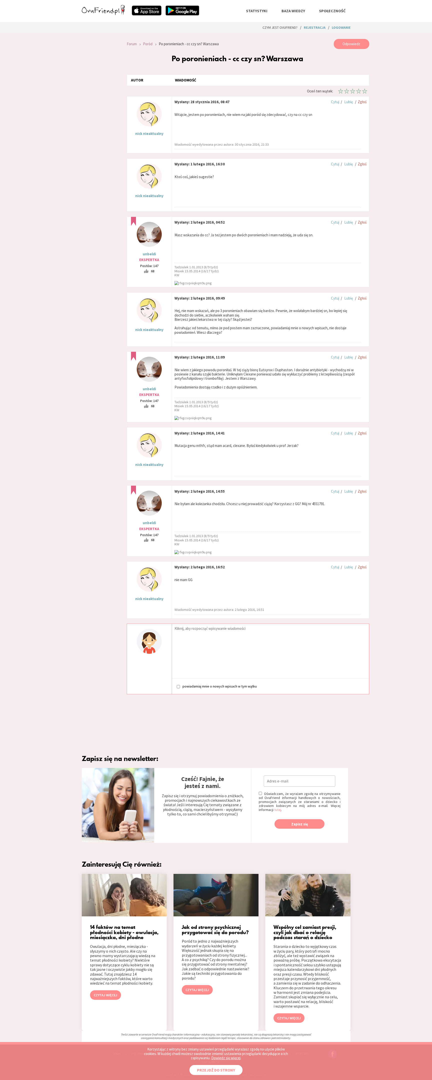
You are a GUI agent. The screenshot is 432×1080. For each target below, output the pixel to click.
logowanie (341, 27)
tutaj (277, 809)
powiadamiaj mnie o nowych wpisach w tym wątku (219, 686)
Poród (147, 43)
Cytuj (335, 101)
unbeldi (149, 254)
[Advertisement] (100, 105)
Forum (132, 43)
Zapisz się (299, 824)
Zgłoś (362, 101)
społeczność (332, 10)
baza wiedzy (293, 10)
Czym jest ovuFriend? (280, 27)
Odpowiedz (351, 43)
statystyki (257, 10)
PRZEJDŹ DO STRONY (216, 1070)
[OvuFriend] (103, 13)
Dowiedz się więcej (225, 1058)
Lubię (348, 101)
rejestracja (315, 27)
